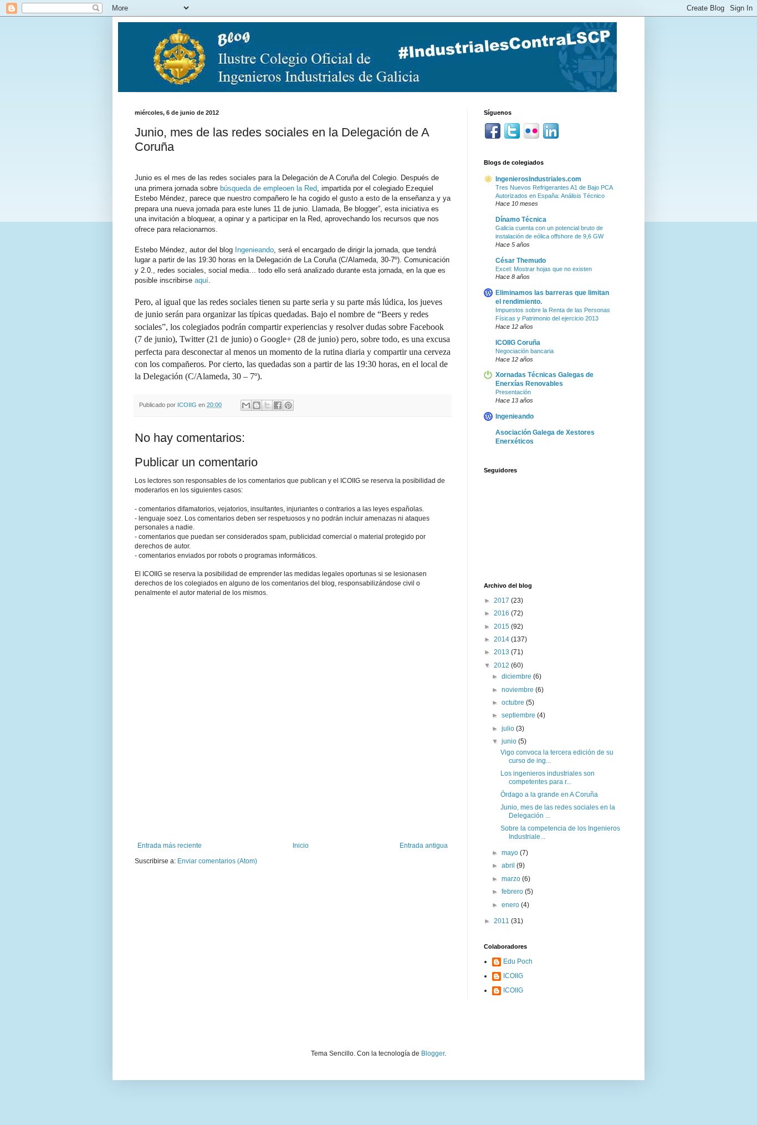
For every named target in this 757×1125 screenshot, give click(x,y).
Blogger (432, 1053)
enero (511, 905)
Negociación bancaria (524, 351)
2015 (502, 626)
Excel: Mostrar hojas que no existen (543, 269)
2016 (502, 613)
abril (509, 865)
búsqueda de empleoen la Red (268, 188)
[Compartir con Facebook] (277, 405)
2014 (502, 639)
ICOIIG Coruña (517, 343)
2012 (502, 665)
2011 (502, 921)
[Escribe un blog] (256, 405)
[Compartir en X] (267, 405)
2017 (502, 600)
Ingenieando (254, 250)
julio (509, 728)
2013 (502, 652)
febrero (513, 891)
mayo (511, 853)
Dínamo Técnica (520, 219)
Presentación (513, 392)
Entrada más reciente (169, 845)
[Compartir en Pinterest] (288, 405)
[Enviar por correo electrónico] (246, 405)
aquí (201, 280)
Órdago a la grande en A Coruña (549, 794)
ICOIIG (513, 976)
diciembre (517, 676)
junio (510, 741)
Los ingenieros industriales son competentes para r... (547, 777)
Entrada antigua (424, 845)
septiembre (519, 715)
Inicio (301, 845)
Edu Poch (518, 961)
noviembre (518, 690)
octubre (514, 702)
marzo (512, 879)
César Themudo (520, 260)
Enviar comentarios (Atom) (217, 861)
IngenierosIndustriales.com (538, 179)
